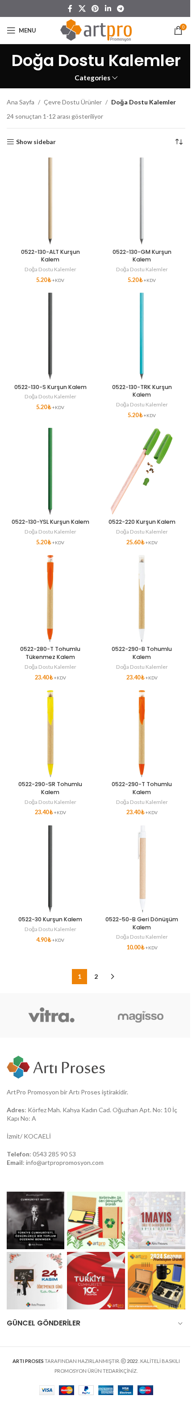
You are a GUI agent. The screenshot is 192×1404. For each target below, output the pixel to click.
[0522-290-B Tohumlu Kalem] (141, 598)
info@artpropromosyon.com (65, 1162)
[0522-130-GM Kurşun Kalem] (141, 200)
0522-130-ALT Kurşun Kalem (50, 256)
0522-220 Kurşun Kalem (142, 522)
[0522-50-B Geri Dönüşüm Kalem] (141, 868)
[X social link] (81, 8)
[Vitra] (51, 1015)
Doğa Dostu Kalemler (50, 269)
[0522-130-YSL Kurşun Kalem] (50, 471)
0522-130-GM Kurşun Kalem (142, 256)
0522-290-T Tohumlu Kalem (142, 788)
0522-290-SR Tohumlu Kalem (50, 788)
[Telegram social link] (120, 8)
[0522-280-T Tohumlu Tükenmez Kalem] (50, 598)
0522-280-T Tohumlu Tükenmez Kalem (50, 653)
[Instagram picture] (35, 1220)
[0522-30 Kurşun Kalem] (50, 868)
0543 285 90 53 (54, 1154)
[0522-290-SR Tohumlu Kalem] (50, 733)
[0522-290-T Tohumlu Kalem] (141, 733)
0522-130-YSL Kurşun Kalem (50, 522)
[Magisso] (140, 1015)
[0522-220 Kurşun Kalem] (141, 471)
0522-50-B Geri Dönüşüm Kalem (141, 923)
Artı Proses (84, 1092)
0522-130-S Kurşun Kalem (50, 387)
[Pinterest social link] (95, 8)
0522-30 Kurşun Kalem (50, 919)
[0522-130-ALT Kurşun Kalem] (50, 200)
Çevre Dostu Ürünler (73, 102)
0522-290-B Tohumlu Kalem (142, 653)
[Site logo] (96, 29)
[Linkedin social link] (108, 8)
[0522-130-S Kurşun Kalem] (50, 336)
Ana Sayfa (20, 102)
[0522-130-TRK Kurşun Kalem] (141, 336)
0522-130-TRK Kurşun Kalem (142, 391)
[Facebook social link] (70, 8)
